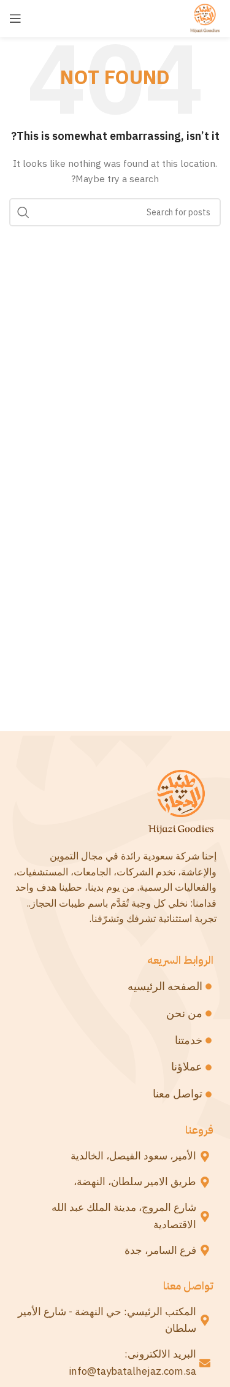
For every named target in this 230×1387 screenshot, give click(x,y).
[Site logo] (205, 17)
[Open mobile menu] (15, 18)
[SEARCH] (23, 212)
